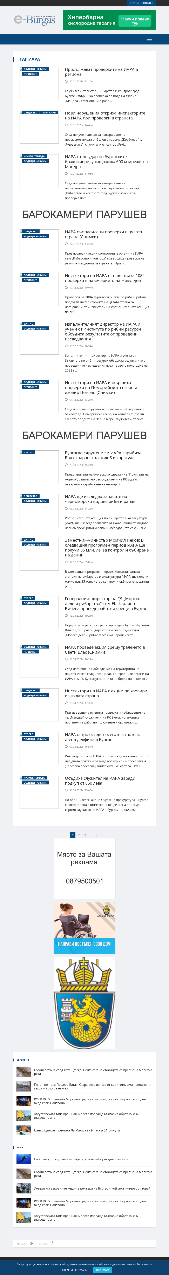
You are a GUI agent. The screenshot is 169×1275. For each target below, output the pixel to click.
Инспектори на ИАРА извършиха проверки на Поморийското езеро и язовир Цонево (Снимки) (101, 387)
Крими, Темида (34, 156)
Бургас (28, 323)
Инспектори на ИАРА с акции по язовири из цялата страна (106, 693)
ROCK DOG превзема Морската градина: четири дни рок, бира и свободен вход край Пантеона (90, 1101)
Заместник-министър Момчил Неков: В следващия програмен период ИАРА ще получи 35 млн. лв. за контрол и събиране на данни (107, 547)
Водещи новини (35, 68)
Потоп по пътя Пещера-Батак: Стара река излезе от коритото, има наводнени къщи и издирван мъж (92, 1086)
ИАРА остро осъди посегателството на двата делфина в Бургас (103, 737)
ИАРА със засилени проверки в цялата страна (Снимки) (103, 234)
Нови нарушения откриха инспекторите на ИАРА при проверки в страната (105, 115)
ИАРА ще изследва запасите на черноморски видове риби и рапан (100, 499)
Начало (22, 1243)
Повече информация (74, 1270)
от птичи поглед (141, 3)
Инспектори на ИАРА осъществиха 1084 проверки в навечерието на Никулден (105, 278)
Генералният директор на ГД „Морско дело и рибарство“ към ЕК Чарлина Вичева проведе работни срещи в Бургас (106, 603)
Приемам (102, 1270)
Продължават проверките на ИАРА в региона (101, 72)
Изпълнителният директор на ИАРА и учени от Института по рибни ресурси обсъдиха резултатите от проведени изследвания (103, 331)
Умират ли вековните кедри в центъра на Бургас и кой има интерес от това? (92, 1188)
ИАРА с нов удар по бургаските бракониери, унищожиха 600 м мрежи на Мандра (106, 161)
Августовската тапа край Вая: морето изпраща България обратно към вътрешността (86, 1116)
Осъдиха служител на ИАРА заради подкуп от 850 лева (100, 780)
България (49, 112)
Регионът (30, 73)
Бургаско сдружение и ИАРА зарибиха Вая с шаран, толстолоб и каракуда (103, 455)
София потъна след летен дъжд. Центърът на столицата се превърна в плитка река (93, 1072)
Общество (31, 112)
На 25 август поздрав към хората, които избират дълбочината (81, 1159)
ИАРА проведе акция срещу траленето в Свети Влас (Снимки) (105, 649)
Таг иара (30, 59)
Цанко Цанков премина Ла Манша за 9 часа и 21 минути (77, 1130)
